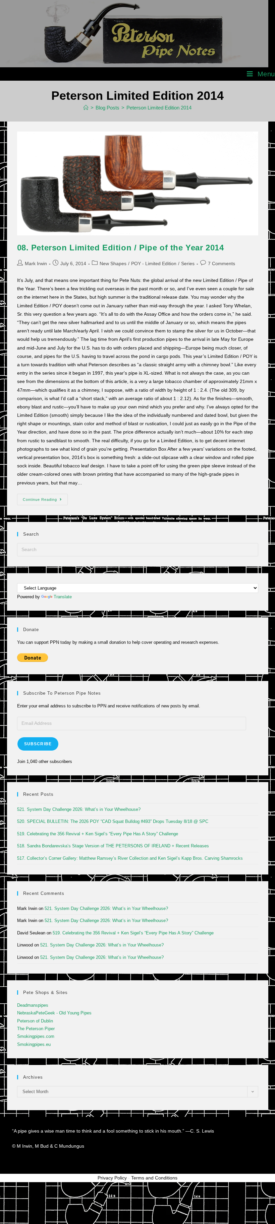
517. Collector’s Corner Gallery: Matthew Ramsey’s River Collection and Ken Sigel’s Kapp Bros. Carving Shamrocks (130, 858)
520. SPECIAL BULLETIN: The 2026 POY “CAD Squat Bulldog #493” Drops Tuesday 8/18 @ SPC (112, 821)
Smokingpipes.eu (34, 1044)
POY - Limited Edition (153, 263)
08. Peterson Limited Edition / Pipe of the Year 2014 (120, 247)
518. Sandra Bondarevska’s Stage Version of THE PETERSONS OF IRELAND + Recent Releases (113, 845)
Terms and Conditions (154, 1177)
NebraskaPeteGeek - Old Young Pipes (54, 1012)
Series (188, 263)
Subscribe (38, 744)
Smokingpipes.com (35, 1036)
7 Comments (221, 263)
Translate (63, 596)
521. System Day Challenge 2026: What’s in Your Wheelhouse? (79, 809)
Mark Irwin (36, 263)
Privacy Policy (112, 1177)
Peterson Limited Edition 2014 (158, 107)
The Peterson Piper (36, 1028)
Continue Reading (45, 498)
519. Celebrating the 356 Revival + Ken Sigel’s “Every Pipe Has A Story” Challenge (97, 833)
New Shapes (113, 263)
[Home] (86, 107)
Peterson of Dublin (35, 1020)
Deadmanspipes (32, 1005)
